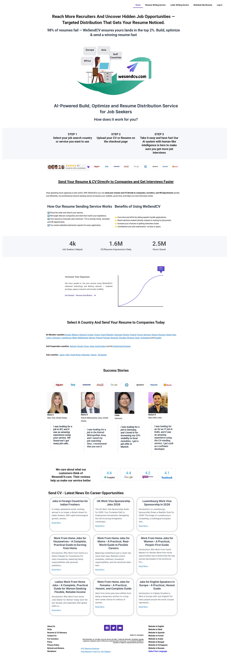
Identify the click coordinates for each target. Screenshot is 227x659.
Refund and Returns (55, 648)
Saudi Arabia (100, 346)
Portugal (106, 338)
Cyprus (97, 335)
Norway (92, 338)
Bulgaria (82, 335)
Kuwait (80, 346)
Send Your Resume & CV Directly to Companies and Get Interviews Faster (116, 182)
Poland (99, 338)
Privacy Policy (53, 645)
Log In (219, 5)
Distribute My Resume (203, 5)
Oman (86, 346)
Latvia (48, 338)
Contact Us (52, 636)
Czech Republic (107, 335)
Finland (133, 335)
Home (138, 5)
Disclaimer (51, 651)
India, (67, 355)
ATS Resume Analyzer (90, 649)
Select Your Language (157, 651)
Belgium (75, 335)
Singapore (102, 355)
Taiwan (93, 355)
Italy (174, 335)
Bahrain (73, 346)
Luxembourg (66, 338)
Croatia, (90, 335)
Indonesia (85, 355)
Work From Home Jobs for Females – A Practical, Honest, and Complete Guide (113, 585)
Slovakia (122, 338)
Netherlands (83, 338)
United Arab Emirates (122, 346)
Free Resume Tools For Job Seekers (96, 652)
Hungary (161, 335)
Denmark (118, 335)
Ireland (169, 335)
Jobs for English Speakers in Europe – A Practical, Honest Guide (157, 585)
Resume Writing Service (155, 5)
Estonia (126, 335)
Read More (56, 523)
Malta (74, 338)
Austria (68, 335)
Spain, (137, 338)
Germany (147, 335)
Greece (154, 335)
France (140, 335)
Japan (62, 355)
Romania (114, 338)
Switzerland (146, 338)
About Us (51, 626)
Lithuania (56, 338)
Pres (49, 642)
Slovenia (130, 338)
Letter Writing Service (179, 5)
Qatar (92, 346)
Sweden (158, 338)
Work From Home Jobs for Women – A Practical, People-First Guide (157, 541)
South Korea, (75, 355)
